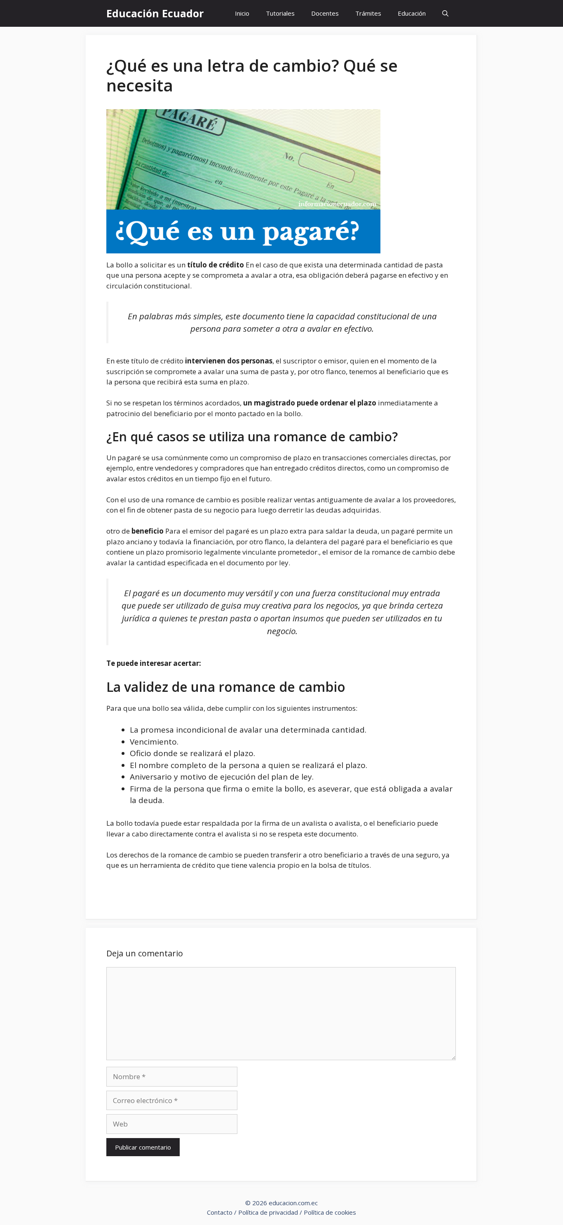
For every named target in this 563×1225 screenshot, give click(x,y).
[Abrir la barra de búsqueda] (445, 13)
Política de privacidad (268, 1212)
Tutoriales (280, 13)
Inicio (242, 13)
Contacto (219, 1212)
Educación (412, 13)
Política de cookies (330, 1212)
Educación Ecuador (155, 13)
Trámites (368, 13)
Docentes (325, 13)
